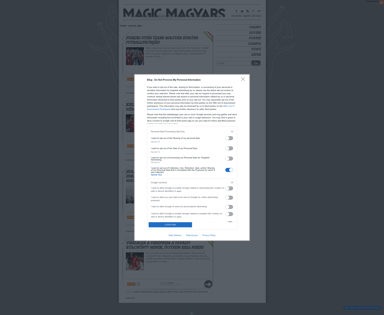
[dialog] (192, 157)
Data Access (192, 235)
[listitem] (192, 131)
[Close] (244, 80)
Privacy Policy (209, 235)
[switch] (229, 138)
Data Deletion (175, 235)
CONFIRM (170, 225)
